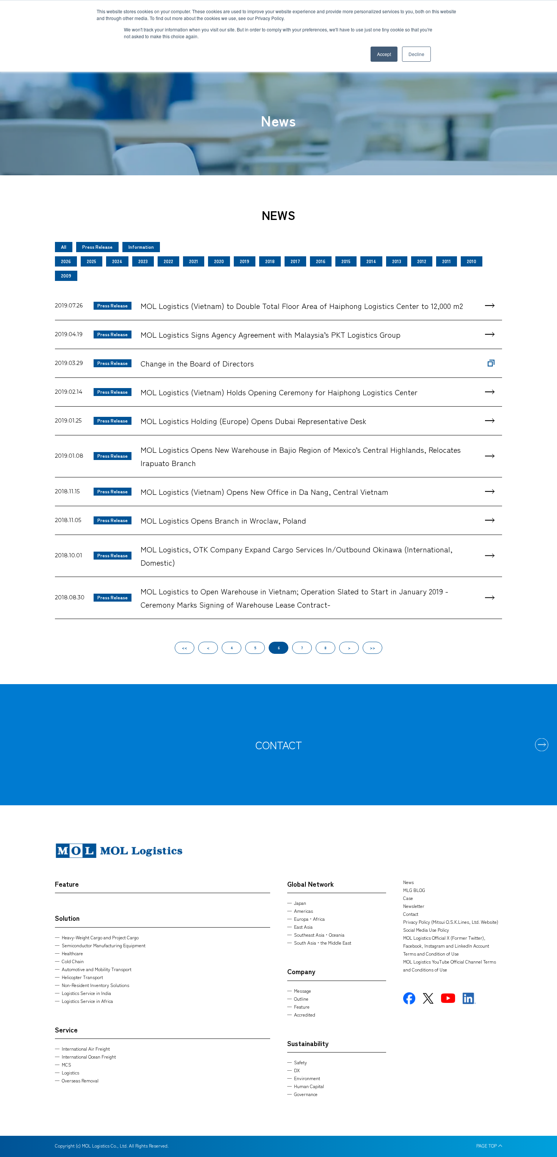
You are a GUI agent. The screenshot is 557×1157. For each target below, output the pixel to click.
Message (302, 990)
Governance (306, 1094)
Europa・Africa (309, 918)
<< (184, 647)
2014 (371, 261)
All (63, 246)
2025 (91, 261)
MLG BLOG (414, 890)
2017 (295, 261)
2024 (117, 261)
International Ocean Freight (89, 1056)
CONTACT (278, 744)
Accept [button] (384, 54)
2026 (66, 261)
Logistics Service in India (86, 993)
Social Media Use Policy (426, 929)
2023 (143, 261)
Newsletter (413, 906)
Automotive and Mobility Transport (96, 969)
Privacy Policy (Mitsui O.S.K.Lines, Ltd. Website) (450, 921)
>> (372, 647)
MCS (66, 1064)
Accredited (304, 1014)
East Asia (303, 926)
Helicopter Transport (82, 977)
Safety (300, 1062)
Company (301, 971)
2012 (421, 261)
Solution (67, 918)
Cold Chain (73, 961)
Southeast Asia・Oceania (319, 934)
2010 (471, 261)
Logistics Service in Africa (87, 1001)
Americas (303, 911)
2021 (193, 261)
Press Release (97, 246)
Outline (301, 998)
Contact (410, 914)
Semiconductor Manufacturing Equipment (104, 945)
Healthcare (72, 953)
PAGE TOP (486, 1145)
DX (297, 1070)
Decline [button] (416, 54)
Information (141, 246)
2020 (219, 261)
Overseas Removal (80, 1080)
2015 (345, 261)
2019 (244, 261)
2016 (320, 261)
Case (408, 898)
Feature (67, 884)
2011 (446, 261)
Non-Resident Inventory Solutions (95, 985)
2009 (66, 275)
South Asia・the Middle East (322, 942)
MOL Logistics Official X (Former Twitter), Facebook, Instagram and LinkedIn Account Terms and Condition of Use (446, 945)
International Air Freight (86, 1048)
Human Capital (309, 1086)
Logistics (70, 1072)
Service (66, 1029)
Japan (300, 903)
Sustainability (308, 1043)
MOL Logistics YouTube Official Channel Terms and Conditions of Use (449, 965)
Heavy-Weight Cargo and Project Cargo (100, 937)
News (408, 882)
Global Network (310, 884)
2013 (396, 261)
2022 (168, 261)
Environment (307, 1078)
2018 (270, 261)
